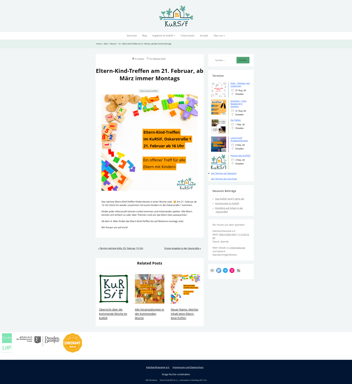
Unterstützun (237, 247)
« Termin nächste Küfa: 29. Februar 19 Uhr (120, 248)
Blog (144, 35)
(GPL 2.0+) (203, 380)
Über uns (218, 35)
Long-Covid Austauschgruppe (239, 139)
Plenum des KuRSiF (241, 155)
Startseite (132, 35)
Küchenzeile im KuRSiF (227, 203)
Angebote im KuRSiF (162, 35)
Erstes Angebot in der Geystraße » (182, 248)
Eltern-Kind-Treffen (149, 91)
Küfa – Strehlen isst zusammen (240, 85)
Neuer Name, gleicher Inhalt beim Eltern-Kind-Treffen (184, 313)
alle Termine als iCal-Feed (224, 178)
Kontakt (204, 35)
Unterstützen (187, 35)
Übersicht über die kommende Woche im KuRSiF (113, 313)
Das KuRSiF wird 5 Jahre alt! (229, 198)
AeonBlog (195, 380)
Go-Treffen (236, 120)
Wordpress (153, 380)
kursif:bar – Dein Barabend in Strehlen (239, 103)
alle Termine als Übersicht (223, 173)
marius (141, 58)
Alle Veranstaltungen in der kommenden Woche (149, 313)
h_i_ (177, 380)
